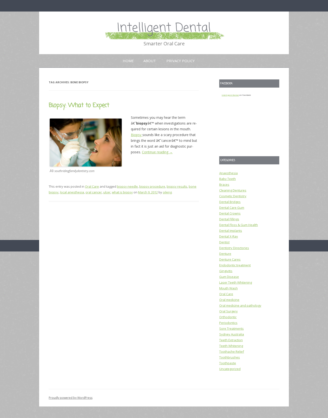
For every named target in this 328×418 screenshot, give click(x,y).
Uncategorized (230, 369)
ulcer (106, 192)
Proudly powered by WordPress (70, 398)
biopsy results (177, 186)
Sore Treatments (231, 328)
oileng (167, 192)
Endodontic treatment (235, 265)
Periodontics (228, 323)
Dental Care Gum (231, 207)
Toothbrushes (229, 357)
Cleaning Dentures (232, 190)
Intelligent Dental (164, 28)
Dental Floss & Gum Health (238, 225)
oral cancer (93, 192)
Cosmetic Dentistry (232, 196)
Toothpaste (227, 363)
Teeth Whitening (231, 346)
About (149, 60)
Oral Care (92, 186)
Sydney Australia (231, 334)
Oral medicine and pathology (240, 305)
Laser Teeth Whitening (235, 282)
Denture (225, 253)
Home (128, 60)
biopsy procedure (152, 186)
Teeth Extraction (231, 340)
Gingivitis (225, 271)
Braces (224, 184)
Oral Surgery (228, 311)
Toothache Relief (231, 351)
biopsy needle (127, 186)
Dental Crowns (230, 213)
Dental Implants (230, 230)
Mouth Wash (228, 288)
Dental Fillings (229, 219)
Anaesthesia (228, 173)
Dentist (224, 242)
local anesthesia (72, 192)
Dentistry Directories (234, 248)
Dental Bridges (230, 202)
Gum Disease (229, 277)
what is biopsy (122, 192)
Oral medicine (229, 300)
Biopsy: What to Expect (79, 105)
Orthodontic (228, 317)
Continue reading (157, 152)
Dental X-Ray (228, 236)
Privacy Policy (180, 60)
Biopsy (136, 134)
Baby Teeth (227, 179)
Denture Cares (230, 259)
